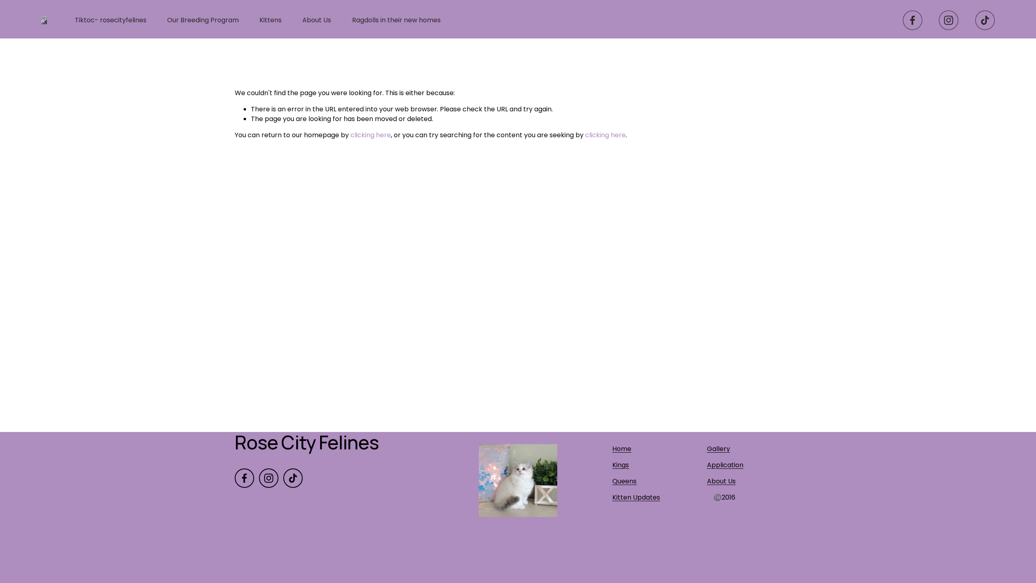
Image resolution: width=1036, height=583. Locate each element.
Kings (620, 465)
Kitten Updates (636, 497)
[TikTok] (985, 20)
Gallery (718, 448)
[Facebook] (912, 20)
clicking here (370, 135)
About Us (316, 20)
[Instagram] (948, 20)
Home (621, 448)
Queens (624, 481)
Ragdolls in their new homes (396, 20)
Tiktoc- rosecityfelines (110, 20)
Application (725, 465)
